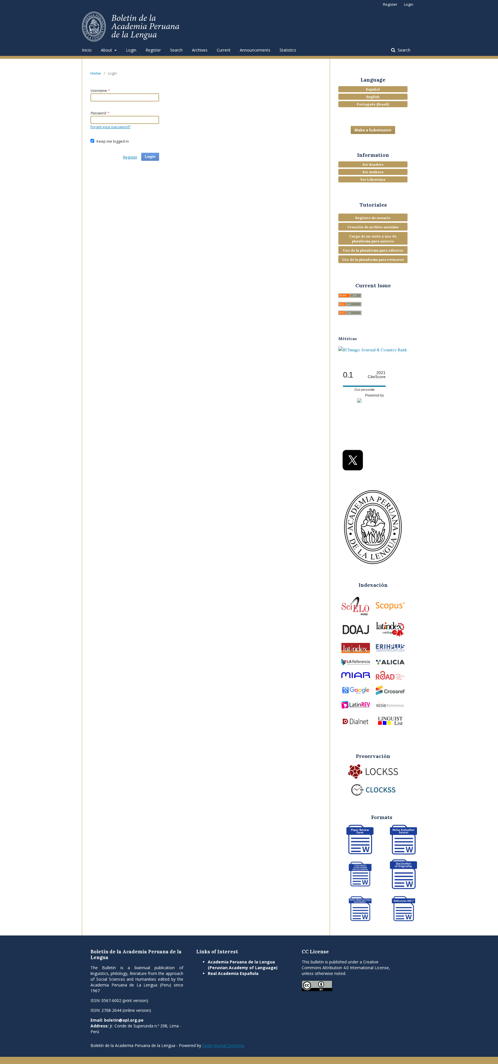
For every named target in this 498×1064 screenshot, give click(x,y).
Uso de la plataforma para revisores (373, 259)
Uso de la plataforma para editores (373, 250)
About (107, 50)
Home (95, 73)
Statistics (288, 50)
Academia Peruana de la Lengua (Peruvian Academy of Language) (243, 964)
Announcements (255, 50)
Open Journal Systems (223, 1045)
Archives (199, 50)
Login (131, 50)
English (373, 97)
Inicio (87, 50)
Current (224, 50)
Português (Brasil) (373, 104)
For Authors (373, 172)
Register (153, 50)
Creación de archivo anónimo (373, 227)
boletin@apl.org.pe (124, 1020)
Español (373, 89)
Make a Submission (372, 130)
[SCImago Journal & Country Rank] (372, 349)
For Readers (373, 164)
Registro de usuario (373, 218)
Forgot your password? (110, 126)
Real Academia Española (233, 973)
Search (176, 50)
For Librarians (373, 179)
